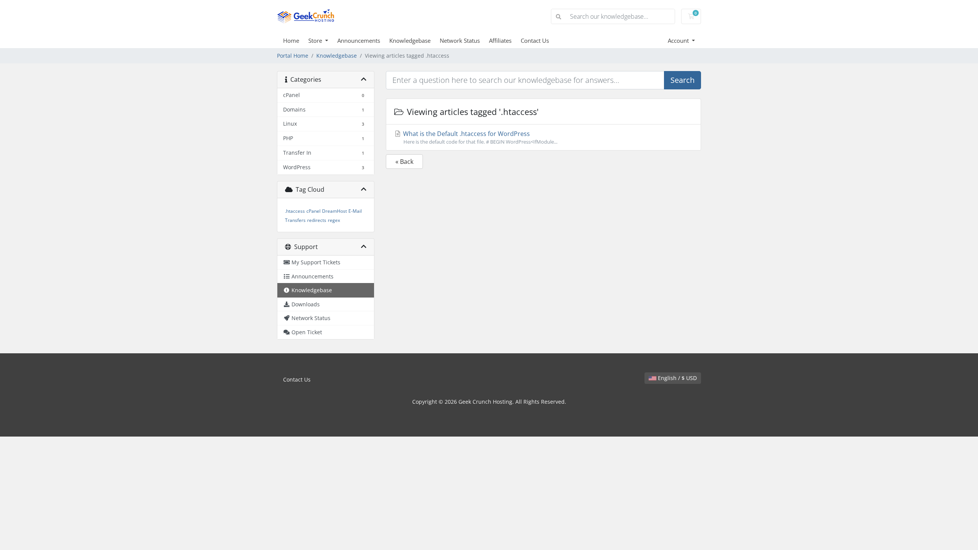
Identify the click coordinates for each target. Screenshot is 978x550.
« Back (404, 161)
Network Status (460, 40)
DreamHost (334, 211)
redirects (316, 220)
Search (682, 80)
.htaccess (295, 211)
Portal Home (292, 55)
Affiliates (500, 40)
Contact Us (535, 40)
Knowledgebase (410, 40)
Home (291, 40)
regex (334, 220)
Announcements (358, 40)
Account (679, 40)
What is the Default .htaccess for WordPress (479, 137)
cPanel (313, 211)
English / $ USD (676, 378)
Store (316, 40)
